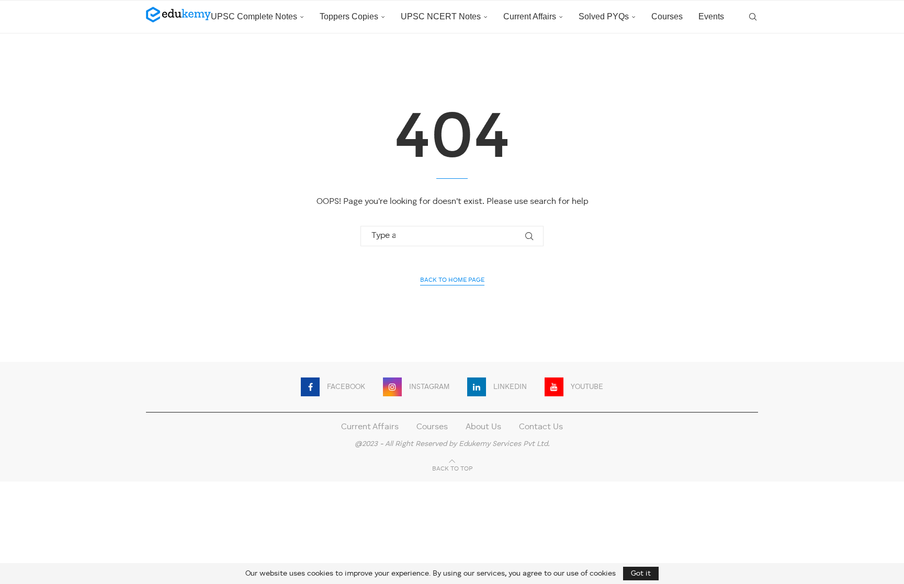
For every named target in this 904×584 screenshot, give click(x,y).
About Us (483, 427)
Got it (641, 573)
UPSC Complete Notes (254, 16)
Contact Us (541, 427)
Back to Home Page (452, 280)
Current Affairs (529, 16)
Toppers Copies (349, 16)
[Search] (753, 17)
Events (711, 16)
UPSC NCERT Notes (441, 16)
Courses (667, 16)
